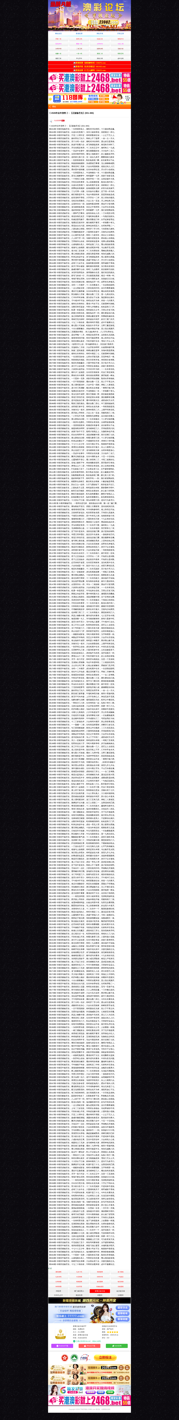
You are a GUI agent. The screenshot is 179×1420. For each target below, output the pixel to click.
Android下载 (63, 1346)
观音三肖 (58, 58)
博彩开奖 (100, 33)
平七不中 (79, 58)
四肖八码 (100, 58)
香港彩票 (79, 33)
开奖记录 (120, 33)
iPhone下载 (91, 1346)
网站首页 (58, 33)
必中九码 (120, 58)
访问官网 (118, 1346)
